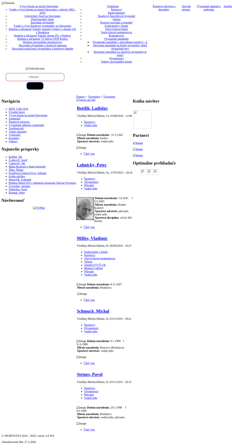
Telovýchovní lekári (116, 29)
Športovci (116, 9)
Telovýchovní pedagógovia (116, 32)
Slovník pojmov (186, 8)
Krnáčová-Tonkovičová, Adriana (27, 173)
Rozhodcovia (116, 35)
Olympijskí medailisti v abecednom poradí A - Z (120, 42)
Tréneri (116, 19)
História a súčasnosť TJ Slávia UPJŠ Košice (42, 38)
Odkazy (13, 141)
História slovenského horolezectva (42, 42)
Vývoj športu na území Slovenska (28, 115)
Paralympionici (116, 12)
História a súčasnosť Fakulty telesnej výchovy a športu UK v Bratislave (42, 31)
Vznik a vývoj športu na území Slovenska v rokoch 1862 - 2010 (42, 11)
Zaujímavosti (16, 128)
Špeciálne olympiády (42, 22)
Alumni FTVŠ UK (95, 264)
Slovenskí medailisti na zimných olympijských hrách (120, 53)
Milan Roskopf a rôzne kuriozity (27, 166)
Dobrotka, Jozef (18, 189)
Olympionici (116, 58)
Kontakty (14, 138)
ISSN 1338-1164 (18, 108)
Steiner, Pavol (90, 374)
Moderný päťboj (93, 268)
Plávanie (89, 185)
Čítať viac (89, 153)
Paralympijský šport (42, 19)
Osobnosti (14, 118)
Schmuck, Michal (93, 311)
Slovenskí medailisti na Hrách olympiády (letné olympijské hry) (120, 47)
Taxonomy (94, 96)
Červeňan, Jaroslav (19, 186)
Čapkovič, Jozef (18, 160)
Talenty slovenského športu (116, 61)
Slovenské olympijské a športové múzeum (42, 45)
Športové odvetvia (19, 121)
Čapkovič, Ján (17, 163)
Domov (80, 96)
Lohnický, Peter (92, 164)
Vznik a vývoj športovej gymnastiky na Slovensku (42, 25)
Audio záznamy (18, 131)
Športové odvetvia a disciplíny (164, 8)
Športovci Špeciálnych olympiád (116, 16)
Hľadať (35, 85)
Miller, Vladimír (92, 238)
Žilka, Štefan (16, 169)
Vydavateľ (15, 134)
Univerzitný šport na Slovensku (42, 16)
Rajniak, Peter (17, 192)
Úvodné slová (17, 112)
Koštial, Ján (15, 156)
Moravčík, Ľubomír (20, 179)
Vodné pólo (90, 125)
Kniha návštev (17, 176)
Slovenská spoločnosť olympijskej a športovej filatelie (42, 48)
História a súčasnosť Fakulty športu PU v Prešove (42, 35)
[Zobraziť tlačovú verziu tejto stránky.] (86, 99)
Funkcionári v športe (116, 25)
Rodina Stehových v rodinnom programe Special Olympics (42, 182)
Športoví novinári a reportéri (116, 22)
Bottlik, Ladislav (92, 108)
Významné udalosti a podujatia (209, 8)
